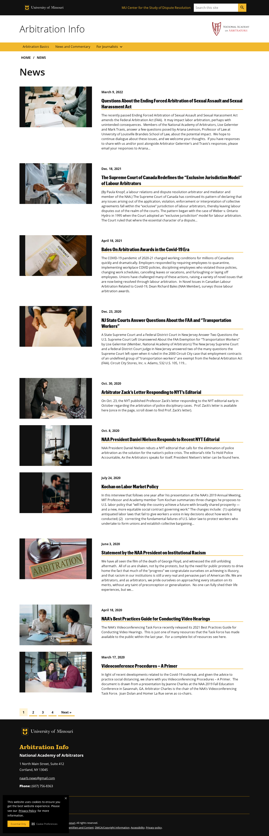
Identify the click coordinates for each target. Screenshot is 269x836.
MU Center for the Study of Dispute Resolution (156, 8)
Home (26, 57)
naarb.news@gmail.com (37, 778)
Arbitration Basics (36, 46)
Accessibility (138, 827)
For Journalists (109, 46)
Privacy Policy (27, 811)
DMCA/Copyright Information (112, 827)
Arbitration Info (52, 28)
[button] (44, 824)
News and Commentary (72, 46)
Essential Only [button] (18, 824)
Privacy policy (154, 827)
